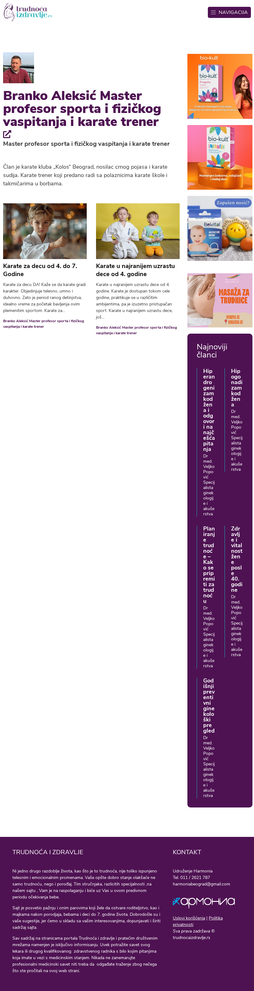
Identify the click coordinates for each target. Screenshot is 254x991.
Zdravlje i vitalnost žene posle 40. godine (237, 559)
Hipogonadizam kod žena (237, 387)
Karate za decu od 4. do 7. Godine (40, 270)
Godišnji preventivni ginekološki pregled (209, 705)
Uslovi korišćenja (189, 918)
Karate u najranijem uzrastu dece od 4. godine (135, 270)
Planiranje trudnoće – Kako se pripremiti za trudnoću (209, 565)
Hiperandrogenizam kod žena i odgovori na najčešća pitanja (209, 410)
